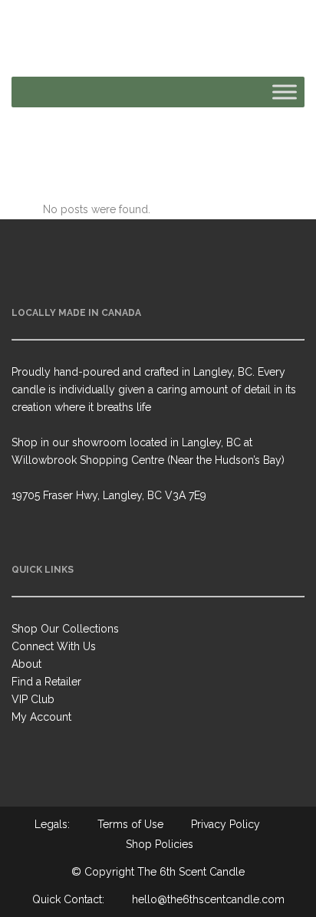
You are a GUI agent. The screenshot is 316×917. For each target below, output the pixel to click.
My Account (41, 717)
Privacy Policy (225, 824)
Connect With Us (54, 646)
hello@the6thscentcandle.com (208, 899)
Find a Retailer (46, 681)
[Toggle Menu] (284, 91)
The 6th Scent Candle (191, 872)
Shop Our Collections (65, 629)
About (26, 664)
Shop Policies (159, 844)
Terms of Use (130, 824)
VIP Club (33, 699)
